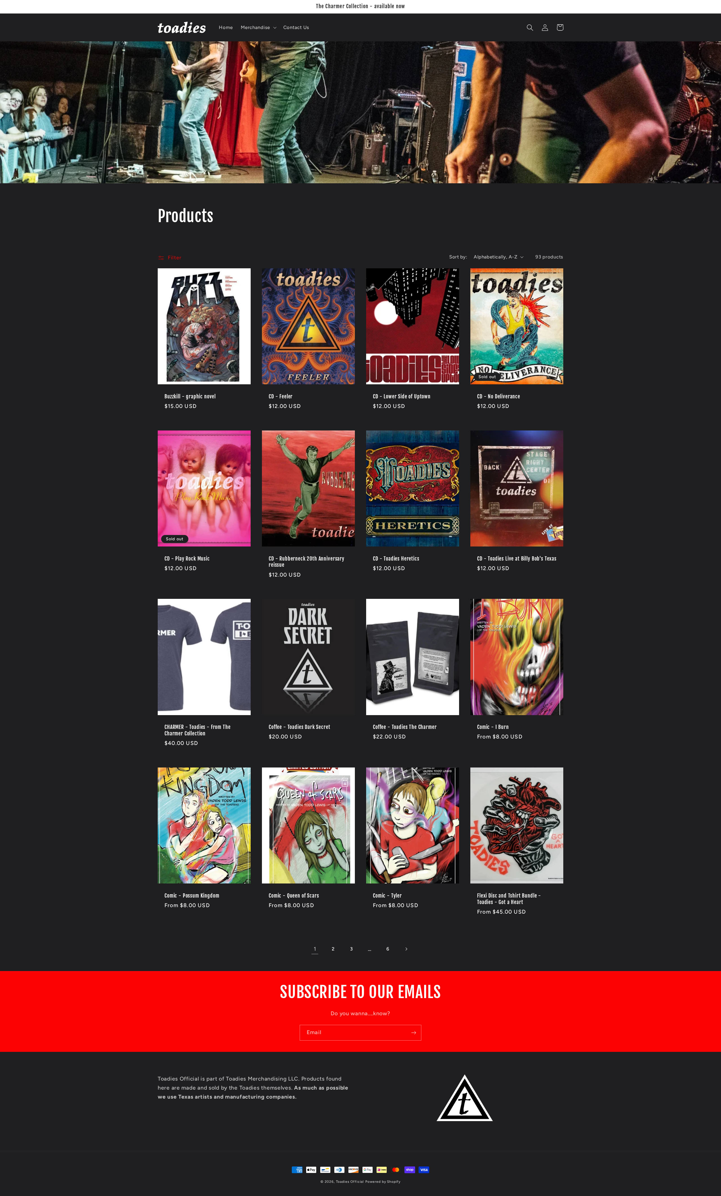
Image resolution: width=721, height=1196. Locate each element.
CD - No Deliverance (498, 397)
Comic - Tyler (387, 896)
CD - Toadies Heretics (396, 559)
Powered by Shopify (382, 1182)
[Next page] (406, 949)
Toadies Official (350, 1182)
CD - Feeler (281, 397)
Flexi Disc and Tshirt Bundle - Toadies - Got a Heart (509, 899)
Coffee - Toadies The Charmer (405, 727)
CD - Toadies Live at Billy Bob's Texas (517, 559)
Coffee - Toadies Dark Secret (299, 727)
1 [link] (315, 949)
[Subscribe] (413, 1033)
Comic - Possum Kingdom (191, 896)
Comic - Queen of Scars (294, 896)
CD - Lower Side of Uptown (402, 397)
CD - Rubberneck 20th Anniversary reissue (306, 562)
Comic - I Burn (493, 727)
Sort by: (458, 257)
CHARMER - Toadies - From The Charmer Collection (197, 730)
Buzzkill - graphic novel (190, 397)
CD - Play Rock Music (187, 559)
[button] (258, 28)
